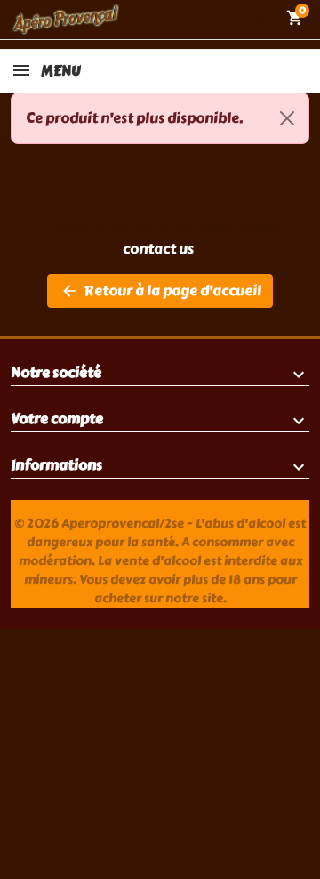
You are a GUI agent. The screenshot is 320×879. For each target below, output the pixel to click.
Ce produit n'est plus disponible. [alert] (134, 118)
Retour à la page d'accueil (160, 290)
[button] (224, 19)
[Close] (287, 118)
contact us (158, 249)
